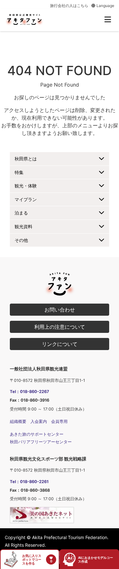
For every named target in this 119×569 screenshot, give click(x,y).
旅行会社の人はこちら (69, 5)
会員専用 (59, 421)
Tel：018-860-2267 (29, 391)
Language (105, 5)
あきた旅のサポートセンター (36, 434)
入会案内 (38, 421)
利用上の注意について (59, 327)
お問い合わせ (59, 309)
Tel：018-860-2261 (29, 481)
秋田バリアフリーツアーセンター (41, 441)
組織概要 (18, 421)
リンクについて (59, 344)
